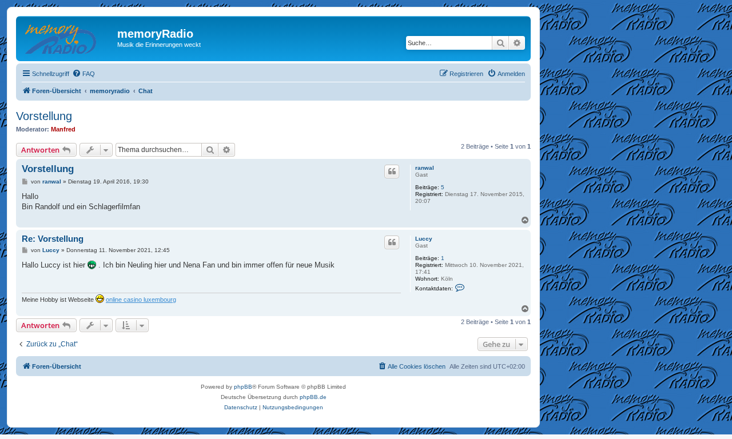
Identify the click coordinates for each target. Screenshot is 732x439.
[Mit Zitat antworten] (391, 171)
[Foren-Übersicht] (68, 37)
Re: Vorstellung (52, 239)
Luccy (423, 239)
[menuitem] (83, 74)
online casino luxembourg (141, 299)
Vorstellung (44, 116)
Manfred (63, 129)
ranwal (424, 168)
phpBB (243, 387)
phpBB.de (313, 397)
